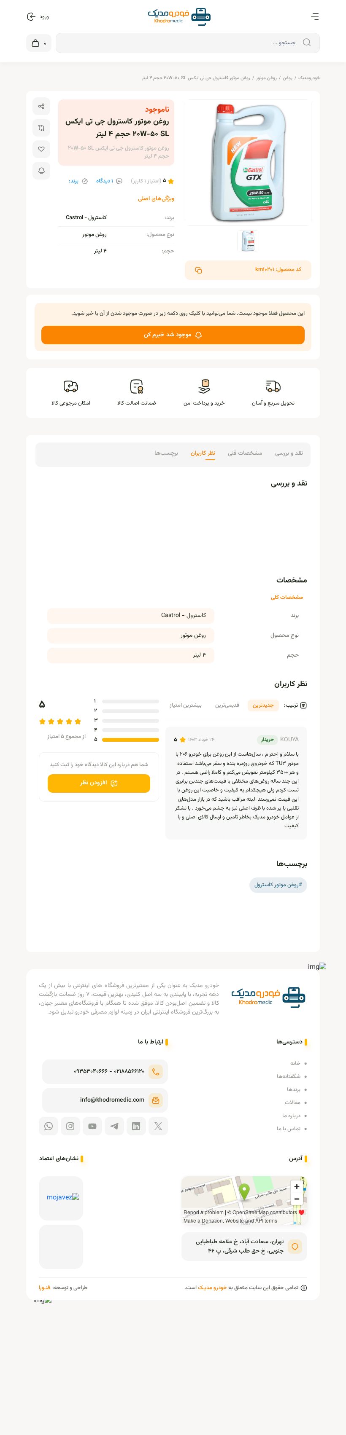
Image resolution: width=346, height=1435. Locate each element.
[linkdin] (136, 1126)
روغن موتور (266, 78)
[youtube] (92, 1126)
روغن (287, 78)
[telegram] (114, 1126)
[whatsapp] (48, 1126)
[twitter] (158, 1126)
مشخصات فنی (245, 453)
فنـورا (44, 1288)
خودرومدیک (309, 78)
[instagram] (70, 1126)
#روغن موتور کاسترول (278, 885)
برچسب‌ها (166, 453)
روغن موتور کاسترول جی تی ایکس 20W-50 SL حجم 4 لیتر (196, 78)
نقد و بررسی (289, 453)
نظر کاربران (203, 453)
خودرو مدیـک (212, 1288)
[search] (305, 42)
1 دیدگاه (104, 181)
